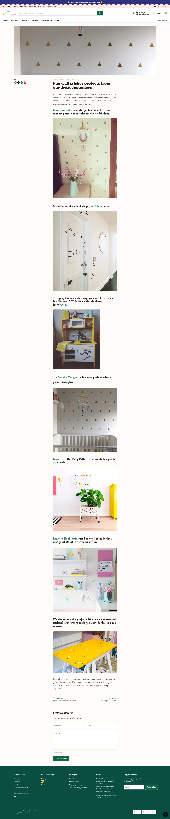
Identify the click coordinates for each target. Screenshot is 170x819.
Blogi (42, 781)
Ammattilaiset (52, 6)
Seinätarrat (23, 6)
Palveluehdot (18, 796)
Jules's (98, 206)
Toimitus (16, 790)
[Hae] (100, 13)
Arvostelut (32, 6)
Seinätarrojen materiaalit (21, 787)
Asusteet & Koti (47, 20)
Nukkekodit (35, 20)
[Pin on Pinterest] (25, 82)
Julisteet (25, 20)
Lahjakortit (17, 781)
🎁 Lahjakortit (7, 6)
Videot (16, 6)
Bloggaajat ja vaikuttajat (76, 784)
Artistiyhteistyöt (74, 781)
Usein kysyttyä (163, 20)
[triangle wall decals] (85, 453)
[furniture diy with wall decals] (85, 532)
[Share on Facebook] (15, 82)
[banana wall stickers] (85, 674)
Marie (56, 459)
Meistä (57, 20)
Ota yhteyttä (42, 6)
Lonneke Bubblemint (66, 538)
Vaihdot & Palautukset (21, 793)
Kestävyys (44, 778)
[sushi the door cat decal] (85, 291)
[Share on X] (18, 82)
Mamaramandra (62, 110)
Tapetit (4, 20)
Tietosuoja (16, 811)
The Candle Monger (65, 377)
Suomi (136, 812)
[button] (160, 6)
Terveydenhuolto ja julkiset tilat (78, 787)
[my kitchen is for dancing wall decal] (76, 369)
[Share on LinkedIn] (22, 82)
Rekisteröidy (151, 787)
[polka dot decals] (85, 199)
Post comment (61, 758)
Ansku (63, 304)
